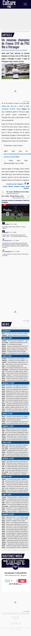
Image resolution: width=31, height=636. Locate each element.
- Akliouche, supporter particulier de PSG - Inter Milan (16, 407)
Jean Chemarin (23, 50)
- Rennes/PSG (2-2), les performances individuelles (16, 377)
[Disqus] (15, 241)
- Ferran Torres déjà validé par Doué (14, 447)
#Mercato (10, 186)
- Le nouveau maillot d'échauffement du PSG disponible (16, 470)
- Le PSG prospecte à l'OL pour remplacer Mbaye (16, 353)
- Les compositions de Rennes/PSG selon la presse (16, 411)
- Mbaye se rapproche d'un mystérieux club (14, 350)
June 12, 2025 (19, 163)
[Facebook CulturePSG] (10, 623)
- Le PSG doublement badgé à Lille (12, 366)
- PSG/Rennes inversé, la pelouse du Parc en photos (16, 463)
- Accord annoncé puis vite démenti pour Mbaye (15, 490)
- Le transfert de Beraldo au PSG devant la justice (15, 468)
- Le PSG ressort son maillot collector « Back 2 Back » (16, 371)
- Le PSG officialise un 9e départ (12, 344)
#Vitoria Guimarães (26, 187)
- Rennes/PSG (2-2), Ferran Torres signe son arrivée (16, 391)
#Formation (16, 186)
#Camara (5, 186)
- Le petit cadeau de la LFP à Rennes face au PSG (16, 436)
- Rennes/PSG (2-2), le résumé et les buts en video (16, 387)
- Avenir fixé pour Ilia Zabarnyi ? (11, 420)
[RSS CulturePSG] (19, 623)
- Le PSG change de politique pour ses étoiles (14, 368)
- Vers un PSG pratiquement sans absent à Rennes (16, 422)
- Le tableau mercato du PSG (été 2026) (14, 351)
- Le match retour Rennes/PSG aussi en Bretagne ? (16, 454)
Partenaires (18, 629)
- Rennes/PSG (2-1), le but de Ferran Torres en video (16, 396)
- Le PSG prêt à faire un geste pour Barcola (14, 438)
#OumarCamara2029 (24, 154)
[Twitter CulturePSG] (13, 623)
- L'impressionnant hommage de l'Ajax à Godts (16, 506)
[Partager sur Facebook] (25, 184)
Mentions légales (5, 628)
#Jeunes (22, 186)
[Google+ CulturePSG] (16, 623)
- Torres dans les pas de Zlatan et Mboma (15, 369)
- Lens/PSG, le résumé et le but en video (13, 520)
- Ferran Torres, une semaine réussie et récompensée (16, 402)
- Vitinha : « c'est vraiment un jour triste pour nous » (16, 522)
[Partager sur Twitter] (27, 184)
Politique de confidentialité (17, 628)
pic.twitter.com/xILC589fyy (11, 157)
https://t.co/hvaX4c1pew (11, 154)
